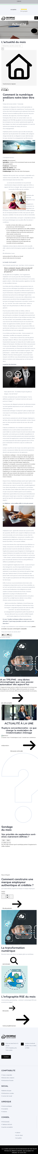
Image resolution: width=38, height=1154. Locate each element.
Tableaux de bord (7, 1125)
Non (8, 840)
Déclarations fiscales (7, 1081)
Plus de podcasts (7, 908)
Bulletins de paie (6, 1091)
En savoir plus (22, 1152)
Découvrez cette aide (16, 751)
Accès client (19, 1135)
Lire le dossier (6, 964)
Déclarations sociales (8, 1093)
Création (4, 1112)
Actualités (13, 10)
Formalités (5, 1109)
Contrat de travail (7, 1096)
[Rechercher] (2, 49)
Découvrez (6, 1011)
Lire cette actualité (6, 703)
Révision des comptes (8, 1078)
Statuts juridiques (7, 1106)
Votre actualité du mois (9, 1026)
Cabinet (19, 1)
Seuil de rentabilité (7, 1127)
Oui (3, 840)
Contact (6, 1057)
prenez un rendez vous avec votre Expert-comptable (18, 628)
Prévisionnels (5, 1122)
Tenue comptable (7, 1075)
